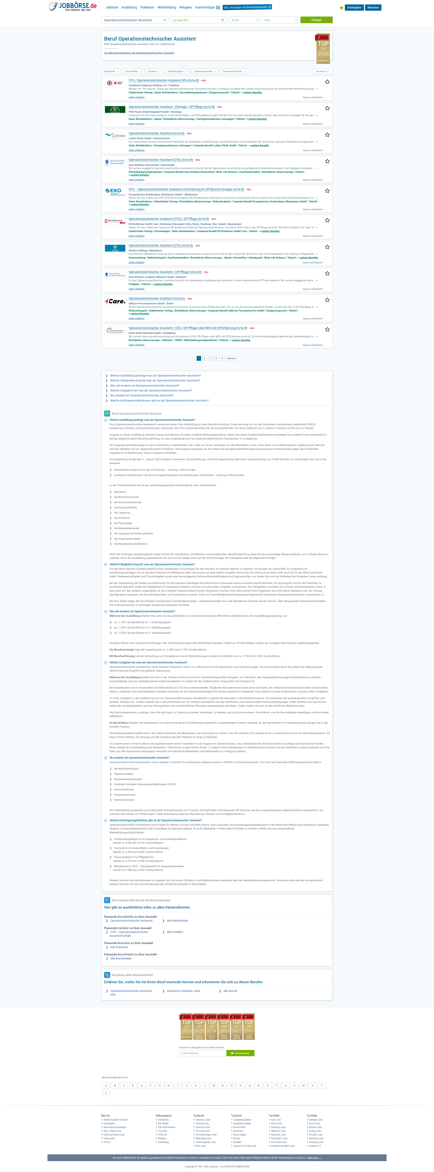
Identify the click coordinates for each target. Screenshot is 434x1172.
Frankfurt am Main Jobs (283, 1145)
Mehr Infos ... (314, 1157)
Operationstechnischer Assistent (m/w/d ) (157, 298)
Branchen (238, 1130)
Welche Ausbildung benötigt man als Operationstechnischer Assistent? (155, 375)
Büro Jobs (201, 1145)
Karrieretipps (239, 1134)
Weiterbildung (166, 7)
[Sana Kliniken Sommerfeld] (115, 162)
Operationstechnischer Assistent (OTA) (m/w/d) (161, 159)
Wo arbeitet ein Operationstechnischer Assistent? (142, 395)
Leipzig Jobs (315, 1130)
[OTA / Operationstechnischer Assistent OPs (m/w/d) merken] (327, 82)
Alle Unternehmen (166, 1127)
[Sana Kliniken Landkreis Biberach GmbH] (115, 274)
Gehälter (237, 1142)
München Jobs (278, 1130)
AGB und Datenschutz (114, 1134)
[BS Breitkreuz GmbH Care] (115, 221)
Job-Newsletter (242, 1053)
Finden (317, 20)
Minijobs (162, 1138)
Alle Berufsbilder (177, 920)
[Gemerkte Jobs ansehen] (341, 8)
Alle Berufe (230, 991)
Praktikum (147, 7)
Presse (107, 1142)
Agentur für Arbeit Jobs (245, 1145)
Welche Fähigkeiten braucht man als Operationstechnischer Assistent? (155, 380)
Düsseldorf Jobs (279, 1138)
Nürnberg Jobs (316, 1138)
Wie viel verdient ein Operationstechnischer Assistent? (144, 385)
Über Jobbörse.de (112, 1130)
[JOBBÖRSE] (73, 7)
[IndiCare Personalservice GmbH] (115, 301)
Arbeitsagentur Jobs (206, 1142)
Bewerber (373, 7)
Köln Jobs (276, 1119)
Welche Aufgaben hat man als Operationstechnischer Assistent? (151, 390)
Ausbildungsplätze (242, 1119)
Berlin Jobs (276, 1123)
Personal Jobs (203, 1130)
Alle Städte (163, 1123)
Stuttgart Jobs (316, 1119)
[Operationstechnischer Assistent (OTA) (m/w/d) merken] (327, 161)
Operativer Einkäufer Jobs (183, 991)
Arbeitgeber (354, 7)
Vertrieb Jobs (202, 1123)
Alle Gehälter (175, 932)
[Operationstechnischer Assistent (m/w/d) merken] (327, 135)
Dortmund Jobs (279, 1142)
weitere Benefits (253, 92)
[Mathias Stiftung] (115, 248)
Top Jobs (162, 1130)
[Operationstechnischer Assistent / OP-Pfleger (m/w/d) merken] (327, 273)
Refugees (186, 7)
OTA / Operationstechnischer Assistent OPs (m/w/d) (164, 80)
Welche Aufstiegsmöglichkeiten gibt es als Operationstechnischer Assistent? (159, 400)
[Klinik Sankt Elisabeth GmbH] (115, 330)
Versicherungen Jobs (206, 1134)
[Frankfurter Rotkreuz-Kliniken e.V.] (115, 83)
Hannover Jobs (278, 1134)
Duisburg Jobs (316, 1142)
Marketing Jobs (203, 1138)
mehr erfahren (136, 97)
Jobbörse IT (315, 1145)
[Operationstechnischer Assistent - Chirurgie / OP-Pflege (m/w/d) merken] (327, 108)
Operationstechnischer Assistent (132, 920)
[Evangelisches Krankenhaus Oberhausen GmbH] (115, 192)
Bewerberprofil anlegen (115, 1127)
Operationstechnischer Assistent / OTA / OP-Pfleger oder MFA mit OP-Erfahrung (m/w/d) (188, 328)
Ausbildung (129, 7)
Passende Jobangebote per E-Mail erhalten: (201, 1047)
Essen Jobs (314, 1123)
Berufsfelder (239, 1127)
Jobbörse (112, 7)
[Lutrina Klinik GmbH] (115, 136)
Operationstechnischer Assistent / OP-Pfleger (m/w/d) (165, 272)
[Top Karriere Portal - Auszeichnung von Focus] (217, 1027)
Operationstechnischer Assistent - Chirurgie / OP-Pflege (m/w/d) (172, 106)
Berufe (236, 1138)
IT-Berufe (162, 1134)
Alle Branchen (119, 947)
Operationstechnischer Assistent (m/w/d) (156, 133)
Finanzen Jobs (203, 1127)
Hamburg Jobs (278, 1127)
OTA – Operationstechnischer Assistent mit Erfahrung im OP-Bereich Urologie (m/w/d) (186, 189)
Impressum (109, 1138)
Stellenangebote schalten (116, 1119)
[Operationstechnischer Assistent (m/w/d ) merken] (327, 300)
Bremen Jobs (315, 1127)
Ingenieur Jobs (203, 1119)
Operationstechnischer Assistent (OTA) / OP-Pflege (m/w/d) (169, 219)
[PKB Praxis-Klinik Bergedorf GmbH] (115, 109)
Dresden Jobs (316, 1134)
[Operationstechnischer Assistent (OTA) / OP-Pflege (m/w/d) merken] (327, 220)
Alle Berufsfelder (121, 958)
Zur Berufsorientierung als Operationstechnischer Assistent (139, 52)
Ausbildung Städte (242, 1123)
